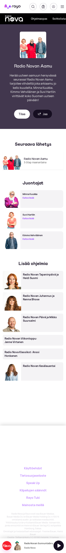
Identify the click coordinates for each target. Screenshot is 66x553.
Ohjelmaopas (39, 18)
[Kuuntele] (59, 545)
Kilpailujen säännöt (33, 490)
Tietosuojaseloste (33, 476)
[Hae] (33, 6)
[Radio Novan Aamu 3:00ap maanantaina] (33, 170)
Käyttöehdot (33, 468)
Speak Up (33, 483)
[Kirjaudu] (53, 6)
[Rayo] (18, 438)
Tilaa (22, 114)
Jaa (45, 114)
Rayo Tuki (33, 498)
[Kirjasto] (43, 6)
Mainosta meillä (33, 505)
